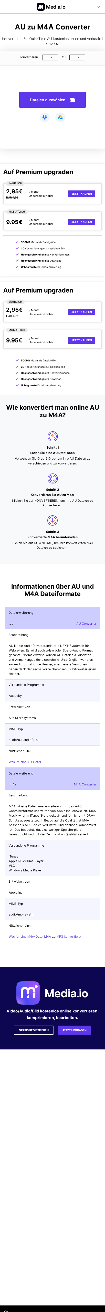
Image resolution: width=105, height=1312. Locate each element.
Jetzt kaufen (82, 193)
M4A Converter (85, 784)
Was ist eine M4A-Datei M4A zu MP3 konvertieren (45, 936)
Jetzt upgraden (74, 1030)
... (49, 57)
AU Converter (86, 623)
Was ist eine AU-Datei (25, 762)
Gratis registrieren (34, 1030)
